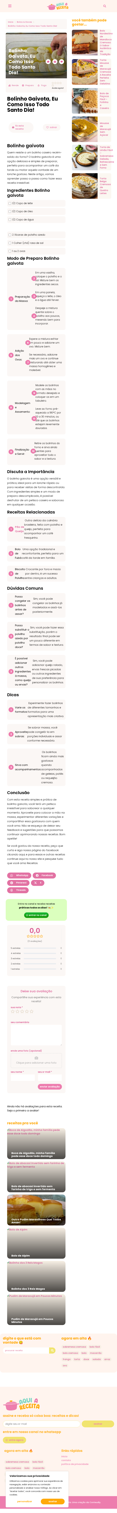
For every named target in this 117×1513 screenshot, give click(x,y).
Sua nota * (17, 1007)
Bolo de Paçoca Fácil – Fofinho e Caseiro (104, 101)
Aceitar (53, 1501)
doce (86, 1359)
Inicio (10, 22)
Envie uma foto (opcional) (26, 1051)
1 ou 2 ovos (18, 251)
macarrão (95, 1353)
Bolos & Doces (24, 22)
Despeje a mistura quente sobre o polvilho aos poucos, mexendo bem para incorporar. (47, 315)
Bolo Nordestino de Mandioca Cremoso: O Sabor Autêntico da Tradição (106, 42)
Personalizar (24, 1501)
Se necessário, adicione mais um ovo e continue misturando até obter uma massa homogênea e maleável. (45, 362)
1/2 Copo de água (23, 219)
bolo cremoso (70, 1353)
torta (77, 1359)
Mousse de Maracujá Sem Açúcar (105, 129)
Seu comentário (20, 1022)
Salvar (53, 127)
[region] (37, 1489)
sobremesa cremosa (74, 1346)
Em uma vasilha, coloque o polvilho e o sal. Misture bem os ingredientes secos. (48, 278)
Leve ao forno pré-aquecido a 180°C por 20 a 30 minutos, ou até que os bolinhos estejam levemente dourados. (48, 418)
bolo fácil (95, 1346)
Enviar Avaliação (50, 1086)
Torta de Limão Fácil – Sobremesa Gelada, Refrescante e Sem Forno (107, 157)
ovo (65, 1365)
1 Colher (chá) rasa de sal (27, 243)
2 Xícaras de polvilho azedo (28, 234)
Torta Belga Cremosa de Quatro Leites (105, 186)
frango (66, 1359)
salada (97, 1359)
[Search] (52, 1350)
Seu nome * (17, 1072)
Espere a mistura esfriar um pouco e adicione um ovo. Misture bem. (44, 342)
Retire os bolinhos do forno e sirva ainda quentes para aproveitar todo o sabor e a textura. (47, 451)
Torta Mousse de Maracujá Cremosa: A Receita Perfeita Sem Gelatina (105, 72)
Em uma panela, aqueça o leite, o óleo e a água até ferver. (48, 296)
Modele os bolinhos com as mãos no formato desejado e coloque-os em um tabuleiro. (47, 393)
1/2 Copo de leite (22, 203)
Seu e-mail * (45, 1072)
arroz (107, 1359)
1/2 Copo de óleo (22, 211)
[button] (104, 6)
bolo (84, 1353)
